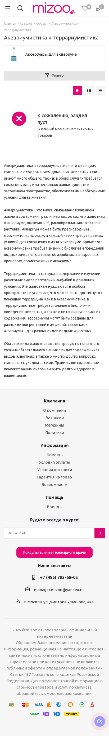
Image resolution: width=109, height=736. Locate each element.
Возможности (54, 484)
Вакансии (55, 417)
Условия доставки (54, 469)
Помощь (55, 455)
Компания (54, 400)
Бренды (54, 506)
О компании (54, 410)
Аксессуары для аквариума (51, 54)
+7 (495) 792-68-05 (59, 577)
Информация (54, 445)
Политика (54, 432)
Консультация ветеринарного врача (54, 552)
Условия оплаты (54, 462)
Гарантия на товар (54, 477)
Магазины (54, 425)
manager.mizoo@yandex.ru (59, 589)
